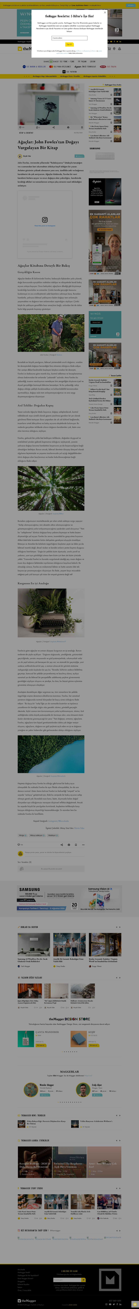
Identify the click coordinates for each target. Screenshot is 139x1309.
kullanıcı (93, 51)
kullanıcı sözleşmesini (83, 51)
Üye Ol (69, 44)
